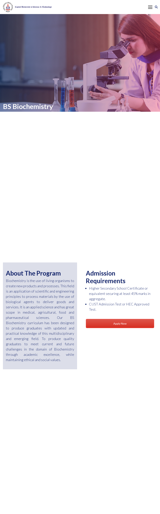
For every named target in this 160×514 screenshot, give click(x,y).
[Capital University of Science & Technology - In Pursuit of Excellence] (27, 7)
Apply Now (120, 323)
